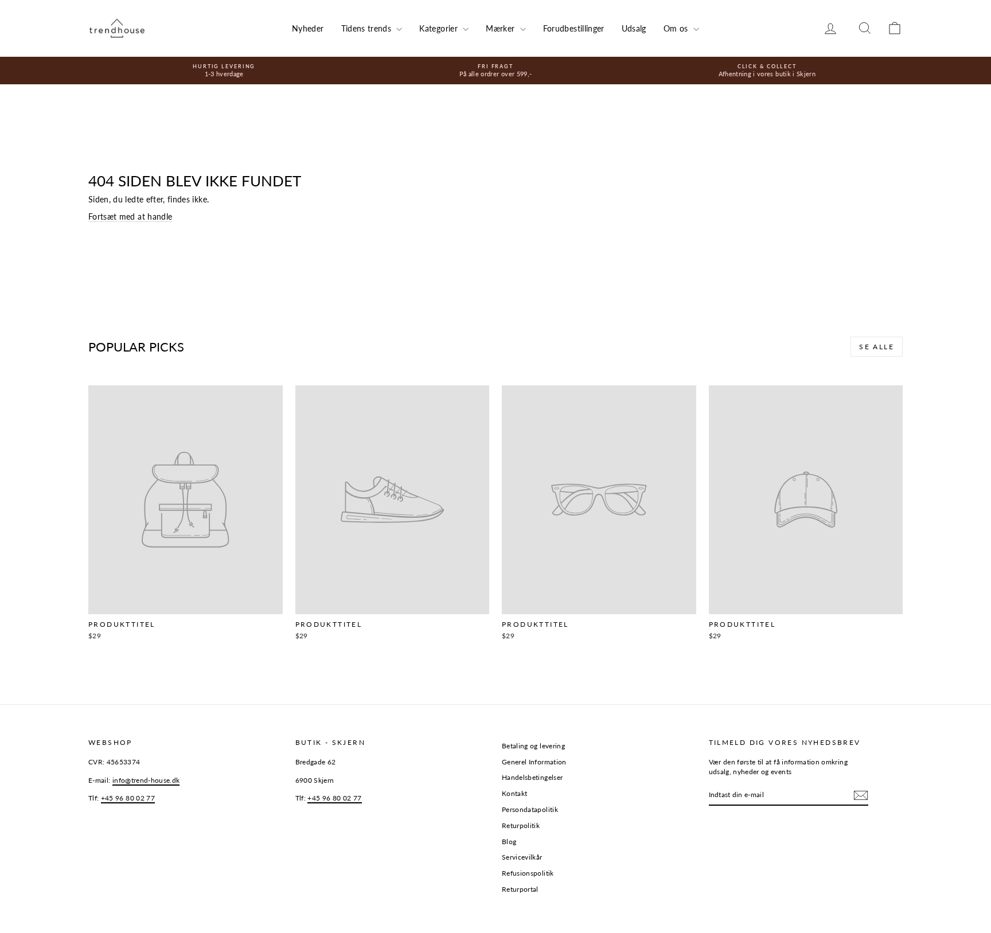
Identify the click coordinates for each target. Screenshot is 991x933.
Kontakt (514, 793)
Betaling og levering (533, 745)
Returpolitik (521, 825)
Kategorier (439, 28)
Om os (677, 28)
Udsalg (634, 28)
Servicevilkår (522, 857)
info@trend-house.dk (146, 780)
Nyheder (307, 28)
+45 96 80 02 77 (128, 798)
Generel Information (534, 762)
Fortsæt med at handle (130, 216)
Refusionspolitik (528, 873)
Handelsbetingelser (532, 777)
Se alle (876, 346)
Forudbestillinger (573, 28)
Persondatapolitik (530, 809)
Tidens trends (367, 28)
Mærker (501, 28)
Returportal (520, 889)
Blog (509, 841)
